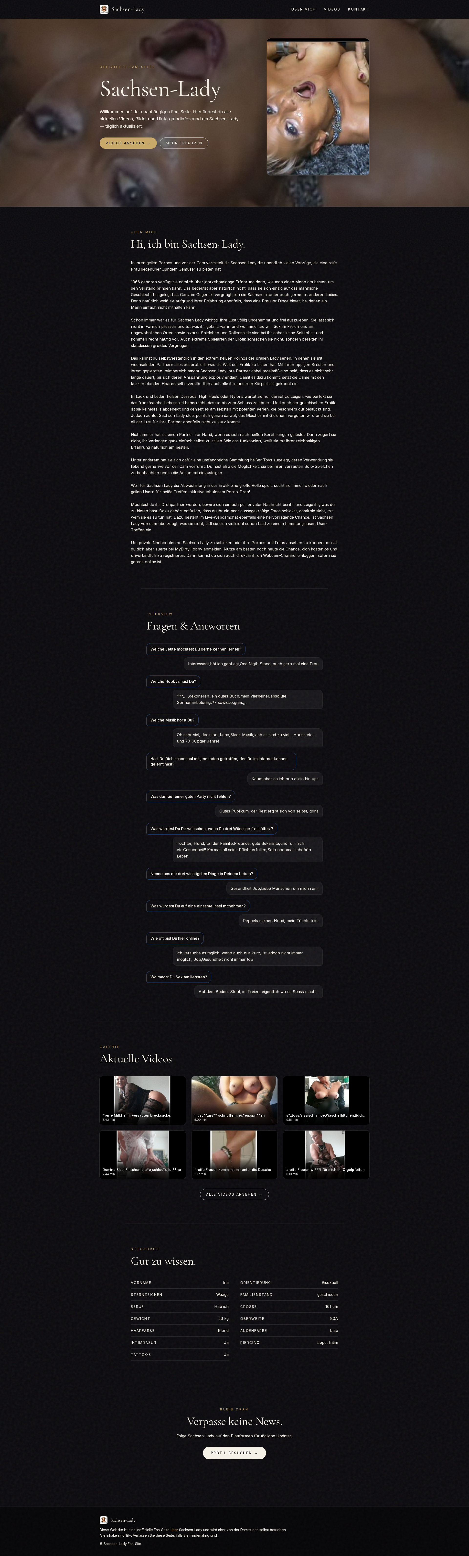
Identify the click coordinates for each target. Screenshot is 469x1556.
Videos (332, 9)
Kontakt (358, 9)
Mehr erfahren (184, 143)
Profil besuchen (234, 1453)
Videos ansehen (128, 143)
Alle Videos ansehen (234, 1194)
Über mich (303, 9)
